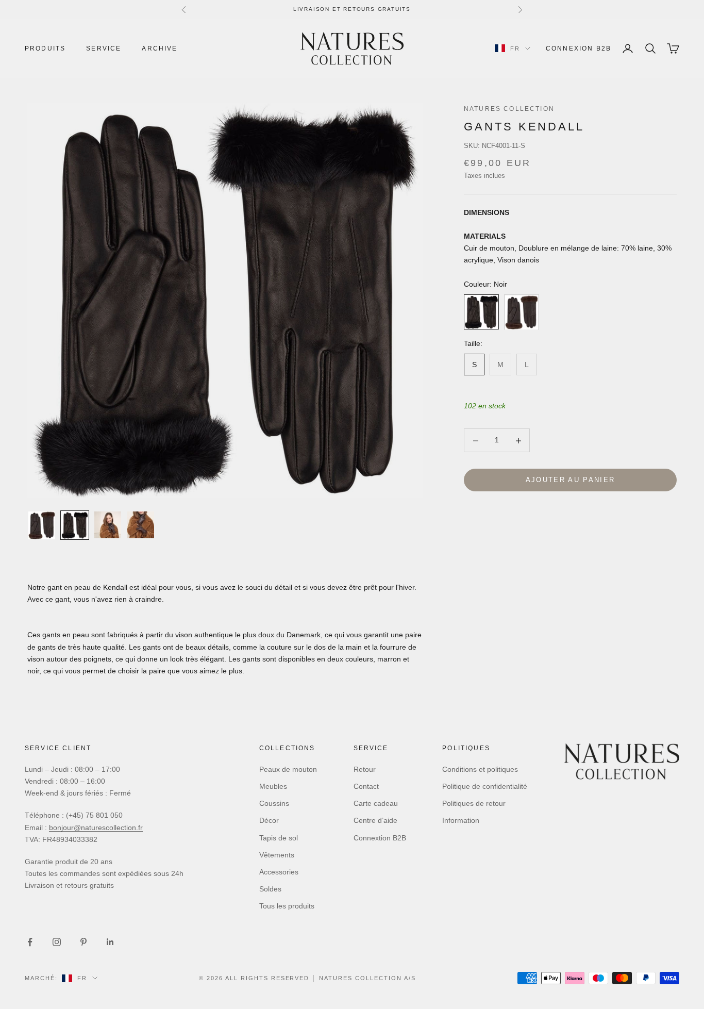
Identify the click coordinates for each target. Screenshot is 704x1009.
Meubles (273, 786)
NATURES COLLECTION (509, 108)
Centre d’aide (375, 820)
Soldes (270, 889)
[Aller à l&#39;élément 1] (41, 525)
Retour (365, 769)
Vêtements (276, 855)
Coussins (274, 803)
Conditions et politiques (480, 769)
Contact (366, 786)
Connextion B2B (380, 838)
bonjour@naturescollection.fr (96, 827)
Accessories (278, 872)
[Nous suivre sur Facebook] (30, 942)
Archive (159, 48)
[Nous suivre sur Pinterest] (83, 942)
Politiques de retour (474, 803)
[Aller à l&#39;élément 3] (107, 524)
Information (460, 820)
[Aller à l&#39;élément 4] (140, 524)
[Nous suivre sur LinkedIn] (110, 942)
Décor (269, 820)
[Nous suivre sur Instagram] (57, 942)
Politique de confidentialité (484, 786)
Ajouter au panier (570, 480)
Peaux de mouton (288, 769)
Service (103, 48)
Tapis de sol (278, 838)
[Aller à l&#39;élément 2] (74, 525)
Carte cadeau (376, 803)
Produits (45, 48)
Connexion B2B (578, 48)
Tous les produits (286, 906)
